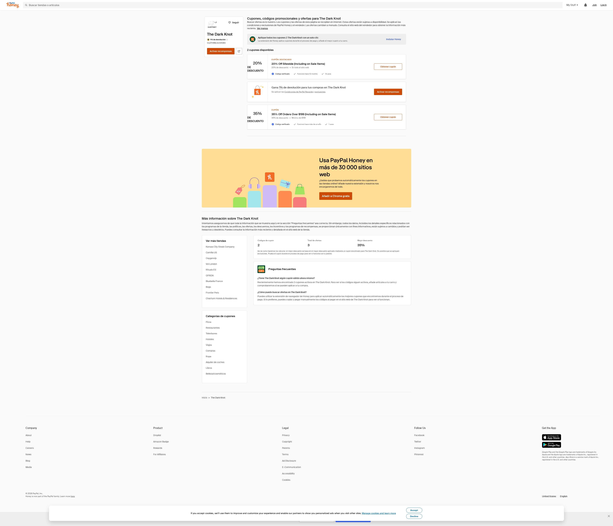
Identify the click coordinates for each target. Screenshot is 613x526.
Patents (286, 448)
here (73, 496)
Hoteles (210, 339)
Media (29, 467)
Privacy (286, 435)
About (29, 435)
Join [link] (594, 5)
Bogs (208, 286)
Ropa (208, 356)
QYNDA (210, 275)
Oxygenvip (211, 258)
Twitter (417, 441)
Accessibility (288, 473)
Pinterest (419, 454)
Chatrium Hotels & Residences (221, 298)
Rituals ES (211, 269)
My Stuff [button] (571, 5)
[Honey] (12, 5)
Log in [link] (604, 5)
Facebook (419, 435)
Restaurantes (213, 327)
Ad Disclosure (289, 460)
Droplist (157, 435)
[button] (554, 496)
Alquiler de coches (215, 362)
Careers (30, 448)
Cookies (286, 479)
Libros (209, 368)
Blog (28, 460)
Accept (414, 510)
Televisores (211, 333)
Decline (414, 516)
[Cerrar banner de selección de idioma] (608, 516)
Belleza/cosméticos (216, 373)
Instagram (419, 448)
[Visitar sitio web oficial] (239, 51)
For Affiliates (159, 454)
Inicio (204, 397)
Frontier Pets (212, 292)
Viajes (209, 345)
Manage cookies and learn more (379, 513)
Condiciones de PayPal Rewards (298, 92)
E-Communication (291, 467)
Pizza (208, 322)
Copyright (287, 441)
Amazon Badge (161, 441)
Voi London (211, 264)
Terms (285, 454)
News (28, 454)
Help (28, 441)
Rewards (157, 448)
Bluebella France (214, 281)
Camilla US (211, 252)
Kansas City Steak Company (220, 246)
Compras (210, 350)
